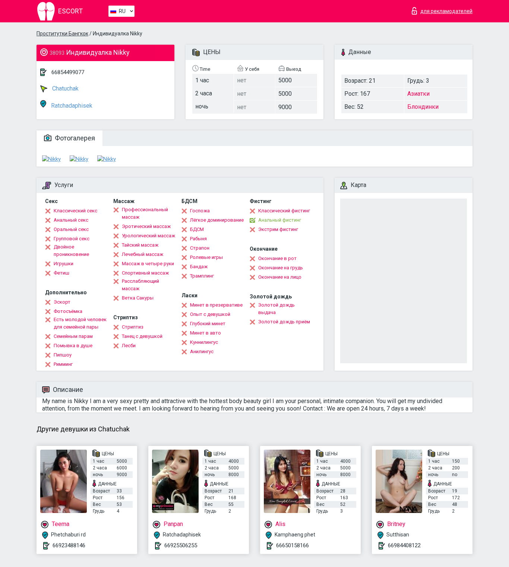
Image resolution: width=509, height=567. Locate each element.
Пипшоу (63, 355)
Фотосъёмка (68, 311)
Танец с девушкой (142, 336)
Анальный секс (71, 220)
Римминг (63, 364)
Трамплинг (202, 276)
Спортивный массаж (145, 273)
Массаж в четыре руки (148, 263)
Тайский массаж (140, 245)
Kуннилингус (204, 342)
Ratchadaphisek (71, 105)
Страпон (199, 248)
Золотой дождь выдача (276, 308)
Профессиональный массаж (145, 213)
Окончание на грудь (280, 267)
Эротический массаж (146, 226)
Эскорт (62, 302)
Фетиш (61, 273)
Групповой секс (71, 238)
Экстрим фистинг (278, 229)
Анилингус (202, 351)
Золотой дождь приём (284, 321)
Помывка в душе (73, 345)
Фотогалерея (74, 138)
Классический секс (75, 210)
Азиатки (418, 93)
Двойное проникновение (71, 250)
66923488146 (69, 545)
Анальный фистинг (279, 220)
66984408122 (404, 545)
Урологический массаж (148, 235)
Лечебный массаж (142, 254)
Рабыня (198, 238)
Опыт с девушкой (210, 314)
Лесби (129, 345)
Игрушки (63, 263)
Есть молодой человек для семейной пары (80, 323)
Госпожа (200, 210)
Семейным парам (73, 336)
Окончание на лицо (279, 277)
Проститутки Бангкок (62, 34)
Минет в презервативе (216, 305)
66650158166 (292, 545)
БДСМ (197, 229)
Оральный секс (71, 229)
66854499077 (67, 72)
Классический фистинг (284, 210)
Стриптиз (132, 327)
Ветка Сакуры (138, 298)
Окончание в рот (277, 258)
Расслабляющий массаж (140, 284)
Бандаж (199, 266)
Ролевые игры (206, 257)
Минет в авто (205, 333)
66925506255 (180, 545)
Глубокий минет (207, 323)
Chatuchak (65, 88)
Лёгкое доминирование (217, 220)
